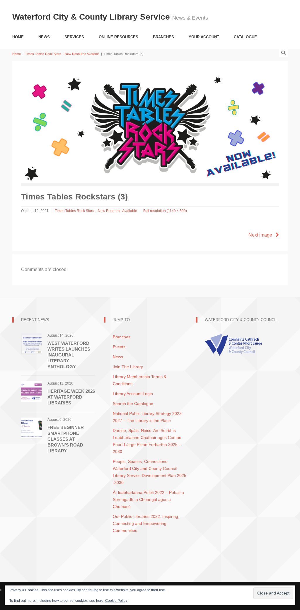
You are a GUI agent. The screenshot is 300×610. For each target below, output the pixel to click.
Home (18, 37)
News (44, 37)
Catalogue (245, 37)
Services (74, 37)
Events (119, 346)
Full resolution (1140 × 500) (165, 211)
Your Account (204, 37)
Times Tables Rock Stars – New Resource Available (62, 54)
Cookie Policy (116, 601)
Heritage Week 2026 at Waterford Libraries (71, 397)
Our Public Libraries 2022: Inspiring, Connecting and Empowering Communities (146, 523)
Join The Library (128, 366)
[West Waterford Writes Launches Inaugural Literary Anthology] (31, 343)
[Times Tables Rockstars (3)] (150, 125)
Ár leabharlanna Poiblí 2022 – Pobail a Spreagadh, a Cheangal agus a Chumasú (148, 499)
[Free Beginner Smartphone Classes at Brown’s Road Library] (31, 427)
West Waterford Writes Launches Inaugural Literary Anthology (68, 355)
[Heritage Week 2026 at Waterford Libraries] (31, 391)
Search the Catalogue (133, 403)
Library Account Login (133, 393)
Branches (163, 37)
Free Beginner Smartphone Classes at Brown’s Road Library (65, 439)
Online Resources (118, 37)
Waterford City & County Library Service (92, 16)
